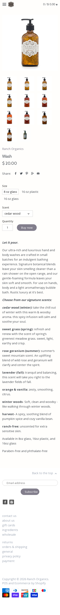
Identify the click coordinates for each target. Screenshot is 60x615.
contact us (9, 516)
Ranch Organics (13, 149)
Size (4, 186)
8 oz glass (10, 192)
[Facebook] (5, 502)
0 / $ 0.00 (49, 4)
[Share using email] (38, 174)
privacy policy (11, 556)
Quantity (7, 221)
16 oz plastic (30, 192)
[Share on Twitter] (21, 174)
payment (8, 561)
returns (7, 542)
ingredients (10, 530)
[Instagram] (11, 502)
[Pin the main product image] (27, 174)
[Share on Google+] (32, 174)
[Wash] (30, 43)
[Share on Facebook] (15, 174)
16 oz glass (11, 199)
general (7, 552)
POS (5, 583)
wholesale (9, 535)
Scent (5, 207)
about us (8, 520)
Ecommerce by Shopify (30, 583)
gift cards (8, 525)
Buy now (27, 228)
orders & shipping (14, 547)
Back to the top (43, 473)
